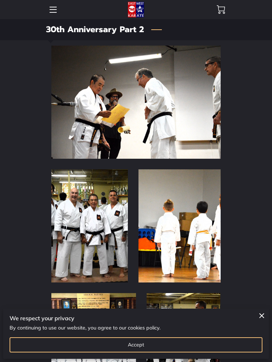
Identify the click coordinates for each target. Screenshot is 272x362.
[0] (221, 9)
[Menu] (52, 10)
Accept (136, 344)
